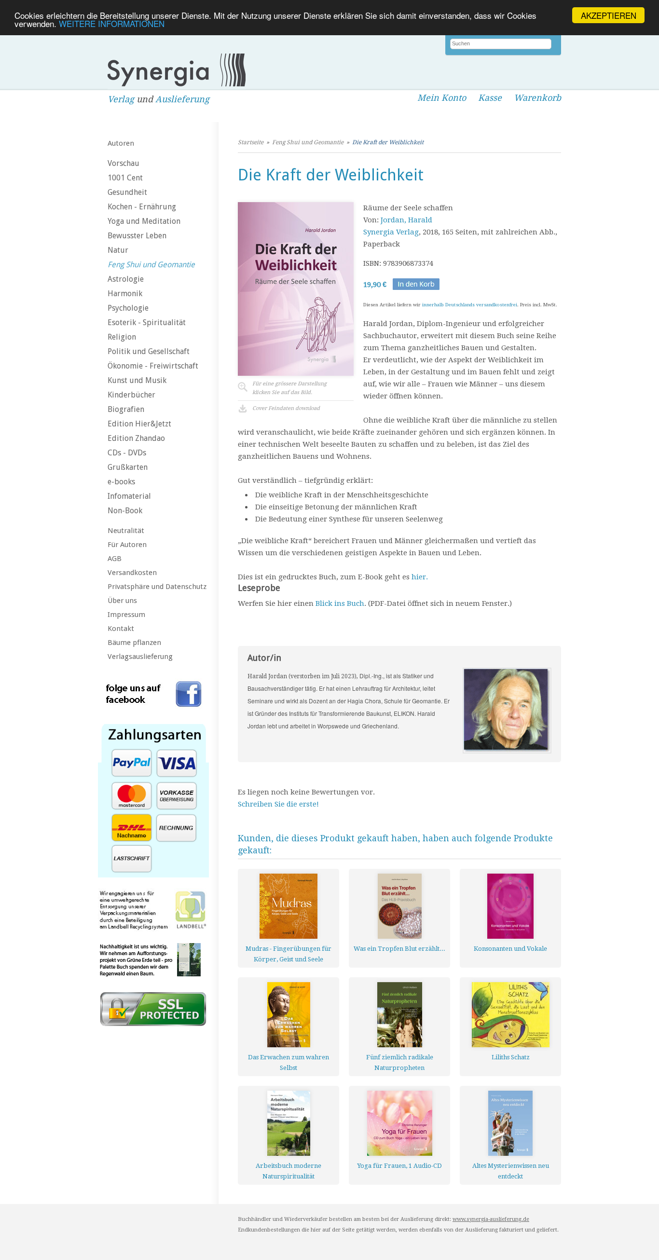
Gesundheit (127, 192)
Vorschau (123, 163)
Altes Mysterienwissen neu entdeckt (510, 1171)
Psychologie (128, 308)
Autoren (121, 143)
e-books (121, 481)
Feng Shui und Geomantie (151, 264)
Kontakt (121, 628)
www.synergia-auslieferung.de (491, 1219)
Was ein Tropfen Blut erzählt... (399, 948)
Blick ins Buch (340, 603)
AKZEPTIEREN (608, 15)
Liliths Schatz (511, 1057)
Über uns (122, 600)
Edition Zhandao (136, 438)
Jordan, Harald (406, 220)
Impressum (126, 614)
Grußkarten (128, 467)
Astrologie (126, 279)
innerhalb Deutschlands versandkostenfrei (469, 304)
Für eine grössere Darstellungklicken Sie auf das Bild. (289, 388)
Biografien (126, 409)
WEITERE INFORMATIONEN (112, 24)
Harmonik (125, 293)
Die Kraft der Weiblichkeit (388, 142)
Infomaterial (129, 496)
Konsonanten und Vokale (510, 948)
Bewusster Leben (137, 235)
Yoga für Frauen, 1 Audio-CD (399, 1165)
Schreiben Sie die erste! (278, 804)
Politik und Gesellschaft (149, 351)
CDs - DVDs (127, 452)
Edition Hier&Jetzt (139, 423)
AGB (115, 558)
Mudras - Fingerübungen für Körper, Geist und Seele (288, 954)
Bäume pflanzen (134, 642)
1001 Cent (125, 177)
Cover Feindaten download (286, 408)
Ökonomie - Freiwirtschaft (153, 365)
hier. (420, 577)
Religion (122, 337)
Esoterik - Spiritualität (147, 322)
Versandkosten (132, 572)
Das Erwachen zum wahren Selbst (288, 1062)
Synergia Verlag (391, 232)
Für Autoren (127, 544)
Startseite (250, 142)
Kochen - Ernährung (142, 206)
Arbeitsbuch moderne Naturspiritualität (288, 1171)
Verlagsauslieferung (140, 656)
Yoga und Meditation (144, 221)
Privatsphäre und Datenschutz (157, 586)
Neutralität (126, 530)
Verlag (121, 99)
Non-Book (125, 510)
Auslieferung (182, 99)
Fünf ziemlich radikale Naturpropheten (399, 1062)
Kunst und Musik (137, 380)
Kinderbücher (131, 394)
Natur (118, 250)
